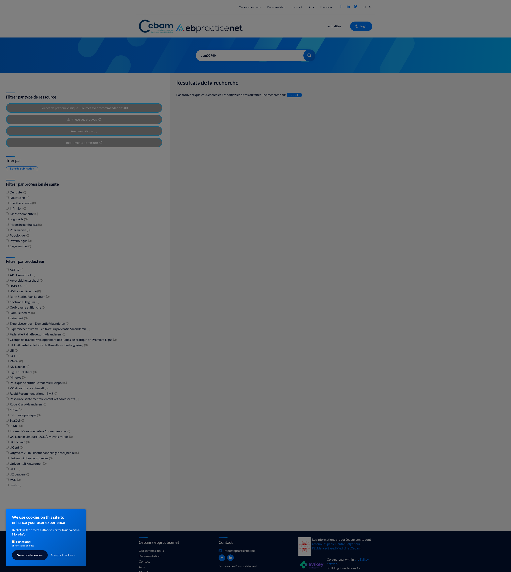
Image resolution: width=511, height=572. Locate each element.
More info (19, 534)
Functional (23, 542)
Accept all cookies (62, 555)
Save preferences (30, 555)
